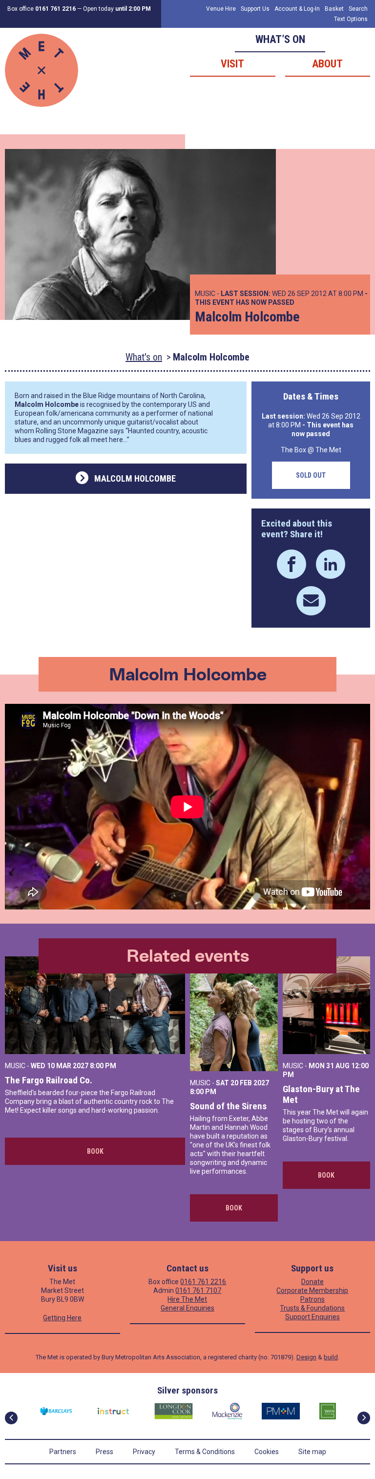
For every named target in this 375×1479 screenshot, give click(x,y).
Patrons (312, 1299)
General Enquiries (187, 1308)
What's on (143, 357)
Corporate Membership (312, 1290)
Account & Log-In (297, 8)
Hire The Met (187, 1299)
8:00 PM (103, 1066)
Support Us (255, 8)
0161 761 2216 (203, 1282)
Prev (11, 1418)
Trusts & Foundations (312, 1308)
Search (358, 8)
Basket (334, 8)
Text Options (351, 19)
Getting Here (62, 1318)
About (327, 64)
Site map (312, 1452)
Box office (41, 8)
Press (104, 1452)
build (331, 1357)
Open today (117, 8)
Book (95, 1151)
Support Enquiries (312, 1317)
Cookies (266, 1452)
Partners (62, 1452)
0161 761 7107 (198, 1290)
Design (306, 1357)
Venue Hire (221, 8)
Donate (312, 1282)
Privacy (144, 1452)
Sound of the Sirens (228, 1106)
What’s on (280, 39)
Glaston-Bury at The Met (321, 1094)
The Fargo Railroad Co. (48, 1080)
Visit (232, 64)
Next (363, 1418)
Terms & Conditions (205, 1452)
